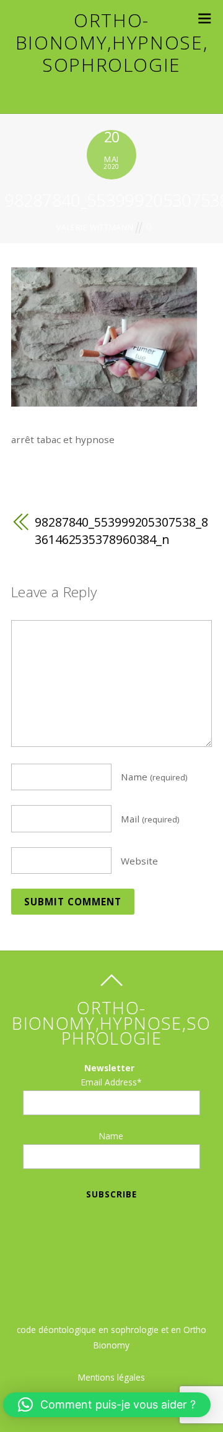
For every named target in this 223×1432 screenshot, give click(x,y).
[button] (107, 1404)
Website (139, 860)
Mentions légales (111, 1377)
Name (154, 776)
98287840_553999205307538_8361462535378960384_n (121, 531)
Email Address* (111, 1082)
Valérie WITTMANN (94, 227)
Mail (150, 819)
